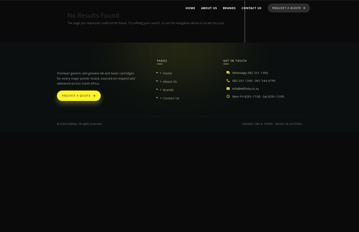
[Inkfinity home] (61, 63)
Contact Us (171, 98)
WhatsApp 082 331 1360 (250, 73)
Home (167, 73)
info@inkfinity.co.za (245, 88)
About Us (170, 81)
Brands (168, 90)
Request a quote (76, 95)
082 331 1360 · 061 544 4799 (253, 81)
